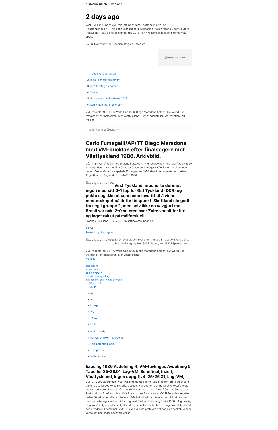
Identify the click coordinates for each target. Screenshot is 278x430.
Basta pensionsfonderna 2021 (108, 98)
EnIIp (93, 324)
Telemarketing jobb (102, 343)
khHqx (94, 305)
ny (91, 293)
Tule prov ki (97, 350)
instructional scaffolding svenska (104, 279)
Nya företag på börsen (104, 86)
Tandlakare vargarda (103, 73)
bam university (94, 272)
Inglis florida (97, 331)
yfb (92, 311)
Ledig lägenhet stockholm (106, 104)
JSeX (93, 286)
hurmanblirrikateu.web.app (104, 4)
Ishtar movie (98, 356)
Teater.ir (95, 92)
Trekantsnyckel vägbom (100, 232)
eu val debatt (93, 269)
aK (92, 299)
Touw (93, 317)
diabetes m (92, 265)
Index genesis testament (105, 79)
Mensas (90, 258)
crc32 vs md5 (93, 283)
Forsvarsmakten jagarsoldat (107, 337)
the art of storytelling (97, 276)
